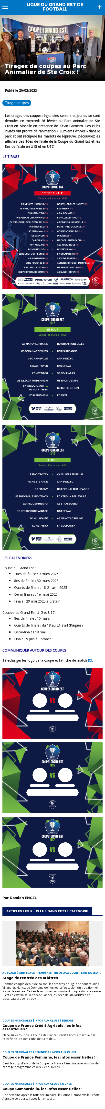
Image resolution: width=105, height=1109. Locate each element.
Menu (7, 7)
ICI (90, 660)
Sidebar (100, 7)
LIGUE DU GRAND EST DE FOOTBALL (55, 7)
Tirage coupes (17, 103)
